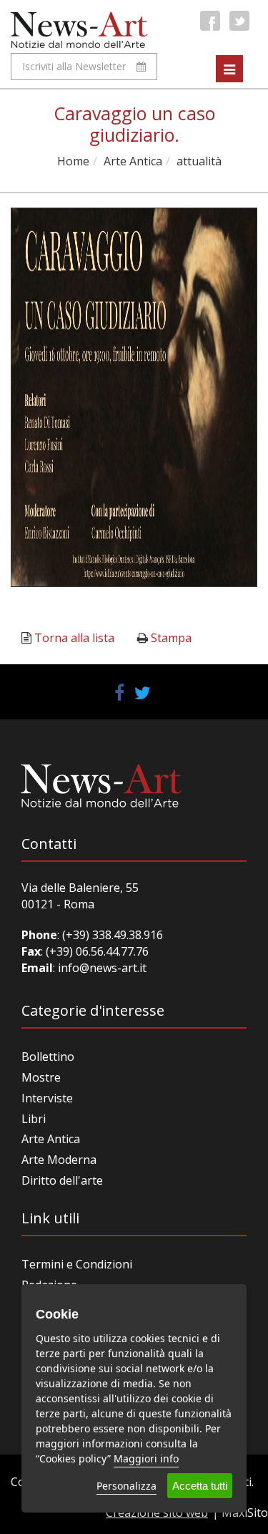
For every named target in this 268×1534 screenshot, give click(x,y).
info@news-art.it (102, 968)
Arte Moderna (58, 1160)
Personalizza (126, 1485)
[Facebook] (210, 21)
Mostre (41, 1077)
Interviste (47, 1098)
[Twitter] (239, 21)
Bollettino (47, 1056)
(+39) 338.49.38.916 (111, 935)
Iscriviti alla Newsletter (74, 66)
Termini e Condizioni (76, 1264)
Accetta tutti (199, 1486)
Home (73, 161)
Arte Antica (133, 161)
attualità (199, 161)
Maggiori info (146, 1458)
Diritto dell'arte (62, 1180)
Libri (33, 1119)
